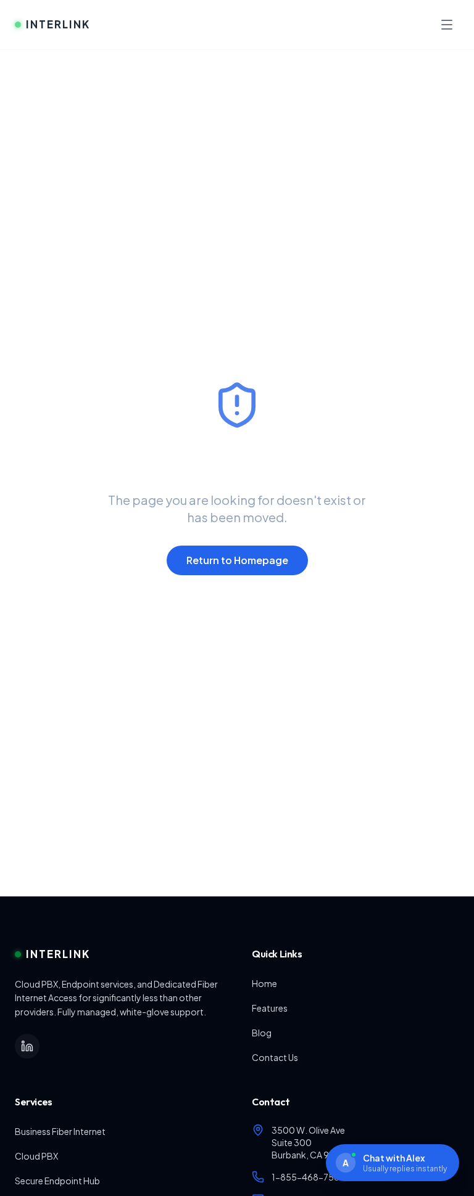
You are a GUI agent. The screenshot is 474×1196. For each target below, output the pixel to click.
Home (264, 983)
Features (270, 1008)
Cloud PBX (36, 1155)
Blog (262, 1032)
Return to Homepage (237, 560)
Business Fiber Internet (60, 1131)
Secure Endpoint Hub (57, 1180)
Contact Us (275, 1057)
